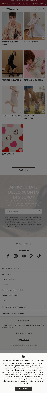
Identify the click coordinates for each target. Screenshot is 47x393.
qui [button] (24, 379)
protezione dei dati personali (17, 381)
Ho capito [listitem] (23, 388)
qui (23, 377)
